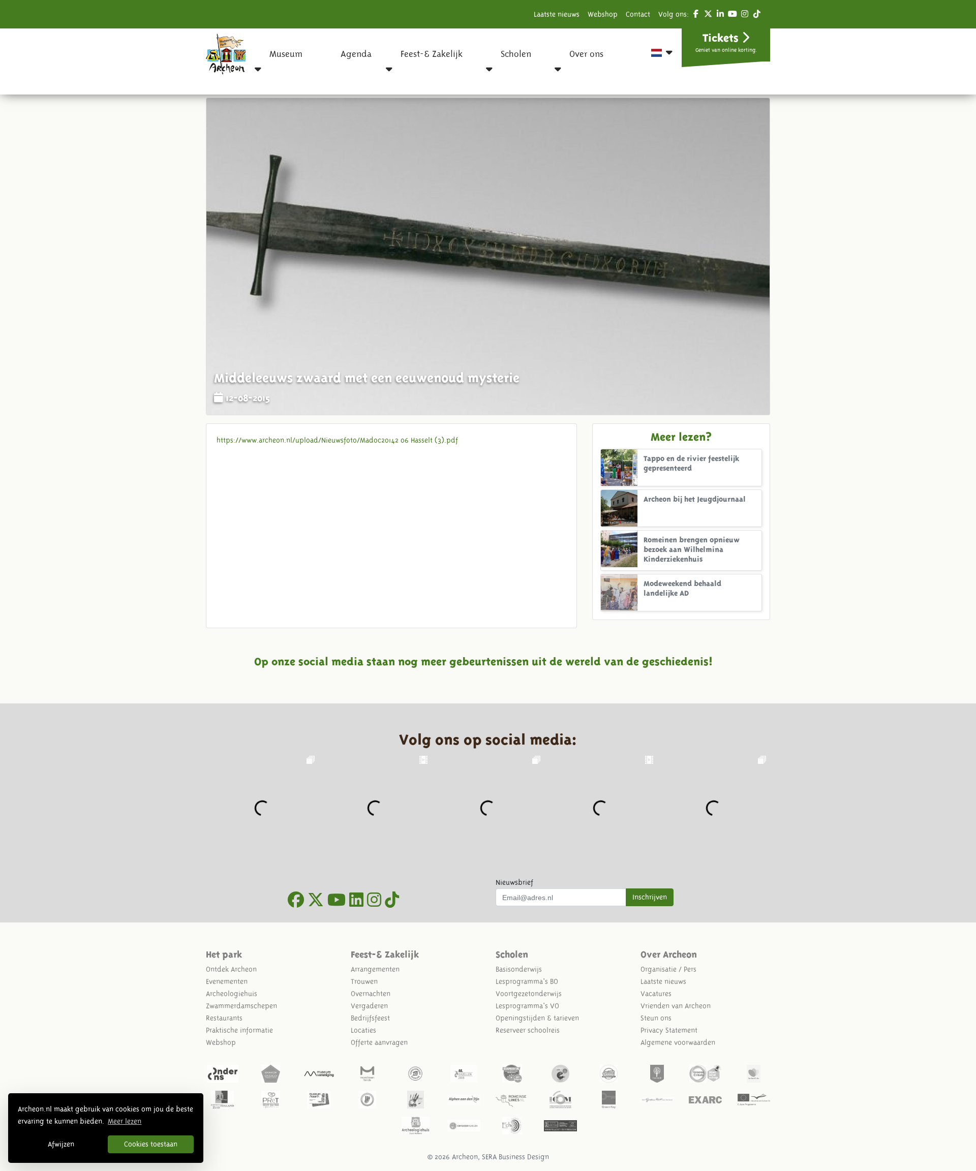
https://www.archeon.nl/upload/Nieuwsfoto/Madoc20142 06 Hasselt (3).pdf (337, 440)
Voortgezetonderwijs (529, 994)
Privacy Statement (668, 1030)
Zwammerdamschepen (241, 1006)
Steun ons (656, 1018)
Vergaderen (369, 1006)
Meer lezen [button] (124, 1121)
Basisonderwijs (519, 969)
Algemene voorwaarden (677, 1042)
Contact (638, 14)
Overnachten (370, 994)
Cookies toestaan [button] (150, 1144)
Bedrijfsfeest (370, 1018)
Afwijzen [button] (61, 1144)
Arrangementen (375, 969)
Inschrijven (649, 897)
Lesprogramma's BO (527, 981)
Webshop (603, 14)
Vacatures (656, 994)
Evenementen (227, 981)
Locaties (363, 1030)
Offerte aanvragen (379, 1042)
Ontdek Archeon (231, 969)
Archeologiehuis (231, 994)
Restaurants (224, 1018)
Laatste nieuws (557, 14)
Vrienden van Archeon (675, 1006)
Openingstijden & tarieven (537, 1018)
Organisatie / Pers (668, 969)
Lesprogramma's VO (527, 1006)
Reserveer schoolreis (528, 1030)
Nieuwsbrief (514, 882)
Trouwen (364, 981)
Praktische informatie (239, 1030)
